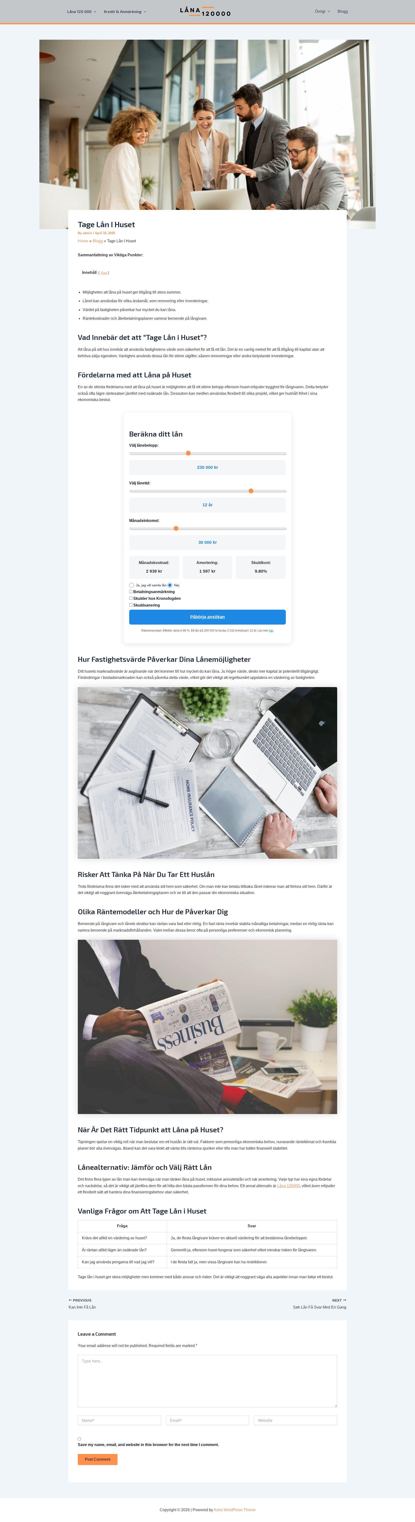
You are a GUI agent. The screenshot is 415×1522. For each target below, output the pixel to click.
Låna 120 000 (79, 11)
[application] (94, 11)
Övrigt (320, 11)
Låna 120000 (288, 1186)
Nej (176, 585)
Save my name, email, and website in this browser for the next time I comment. (148, 1445)
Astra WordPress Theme (235, 1510)
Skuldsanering (146, 605)
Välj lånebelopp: (144, 445)
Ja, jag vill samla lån (151, 585)
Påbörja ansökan (207, 616)
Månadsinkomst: (144, 521)
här (271, 630)
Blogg (343, 11)
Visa (104, 273)
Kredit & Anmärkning (122, 11)
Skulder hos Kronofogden (156, 598)
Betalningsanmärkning (153, 592)
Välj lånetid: (139, 483)
